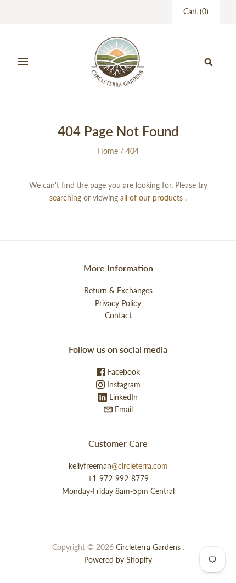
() (196, 11)
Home (107, 151)
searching (65, 197)
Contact (118, 315)
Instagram (123, 384)
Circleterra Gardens (148, 547)
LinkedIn (122, 397)
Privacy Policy (118, 303)
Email (123, 409)
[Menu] (23, 62)
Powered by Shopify (118, 559)
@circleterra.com (139, 465)
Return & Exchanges (118, 290)
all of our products (151, 197)
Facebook (122, 371)
